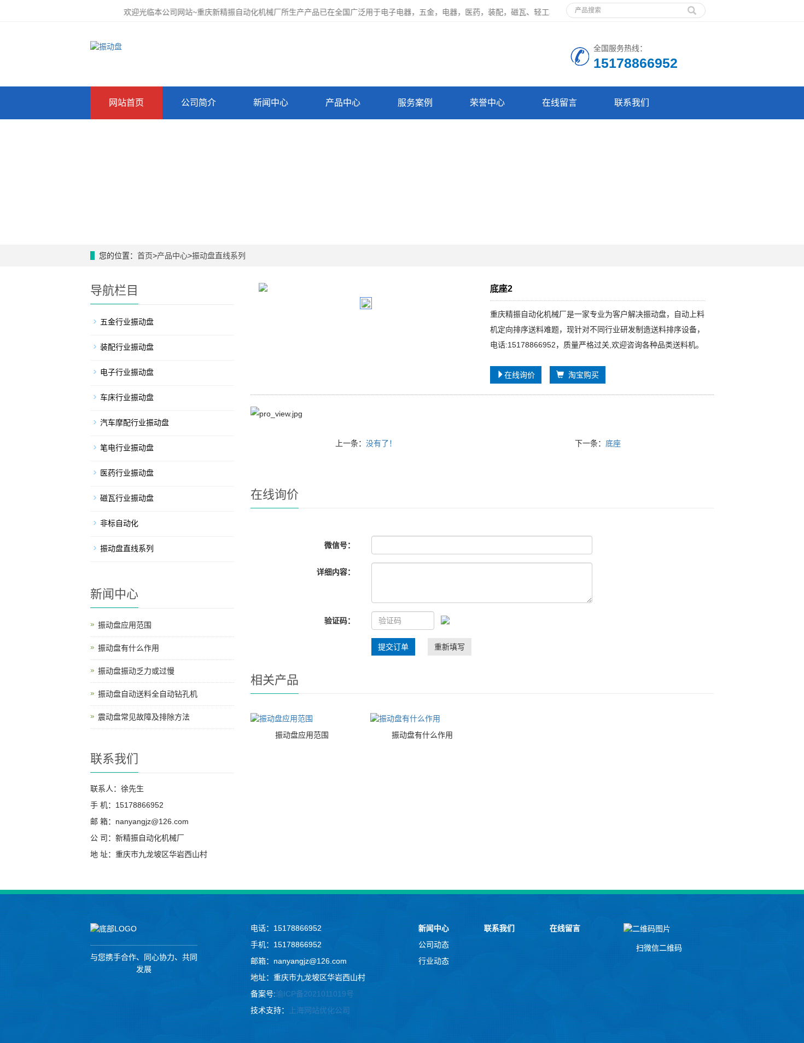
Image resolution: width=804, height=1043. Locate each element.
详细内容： (336, 571)
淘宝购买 (581, 374)
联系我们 (631, 102)
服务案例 (415, 102)
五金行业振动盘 (127, 321)
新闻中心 (270, 102)
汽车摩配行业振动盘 (134, 422)
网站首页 (126, 102)
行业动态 (433, 961)
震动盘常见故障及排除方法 (144, 716)
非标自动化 (119, 523)
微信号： (339, 545)
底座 (613, 443)
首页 (145, 255)
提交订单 (393, 646)
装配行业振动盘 (127, 347)
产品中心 (342, 102)
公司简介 (198, 102)
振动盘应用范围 (302, 735)
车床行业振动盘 (127, 397)
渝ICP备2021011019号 (315, 993)
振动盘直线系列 (219, 255)
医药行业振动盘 (127, 472)
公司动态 (433, 944)
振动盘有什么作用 (422, 735)
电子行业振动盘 (127, 372)
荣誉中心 (487, 102)
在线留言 (559, 102)
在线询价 (519, 374)
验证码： (339, 620)
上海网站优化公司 (319, 1010)
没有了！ (381, 443)
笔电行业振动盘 (127, 447)
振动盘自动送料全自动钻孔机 (147, 693)
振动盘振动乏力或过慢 (136, 671)
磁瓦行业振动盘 (127, 498)
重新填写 (449, 646)
